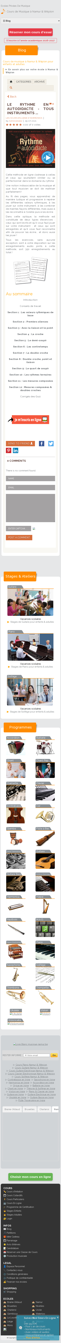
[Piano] (45, 958)
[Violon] (45, 1013)
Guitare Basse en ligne (42, 1097)
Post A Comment (19, 537)
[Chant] (15, 777)
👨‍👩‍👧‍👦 (4, 1195)
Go (54, 1055)
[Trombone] (15, 1004)
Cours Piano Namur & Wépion (31, 1065)
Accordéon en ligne (43, 1082)
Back (13, 96)
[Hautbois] (15, 936)
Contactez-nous (15, 1270)
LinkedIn (15, 450)
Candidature (13, 1248)
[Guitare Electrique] (45, 890)
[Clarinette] (15, 799)
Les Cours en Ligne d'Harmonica (24, 118)
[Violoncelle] (16, 1023)
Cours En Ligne (14, 1203)
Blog (9, 1229)
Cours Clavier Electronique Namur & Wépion (31, 1073)
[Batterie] (45, 754)
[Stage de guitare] (30, 614)
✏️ (4, 1191)
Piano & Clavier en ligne (41, 1091)
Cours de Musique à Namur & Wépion (30, 11)
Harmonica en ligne (19, 1082)
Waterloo (40, 1313)
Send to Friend (19, 443)
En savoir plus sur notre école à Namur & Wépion (32, 71)
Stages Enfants (14, 1211)
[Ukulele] (16, 1013)
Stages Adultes (14, 1214)
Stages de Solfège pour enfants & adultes (31, 711)
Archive (39, 81)
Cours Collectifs (15, 1195)
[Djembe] (15, 845)
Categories (23, 81)
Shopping (11, 1291)
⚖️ (4, 1274)
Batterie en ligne (41, 1085)
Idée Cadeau (13, 1236)
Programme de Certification (20, 1207)
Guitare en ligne (15, 1094)
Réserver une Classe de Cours (22, 1252)
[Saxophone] (15, 981)
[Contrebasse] (15, 822)
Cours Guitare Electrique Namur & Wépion (31, 1071)
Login (9, 1218)
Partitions (11, 1233)
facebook (41, 443)
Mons (10, 1325)
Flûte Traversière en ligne (31, 1100)
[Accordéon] (15, 754)
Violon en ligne (17, 1091)
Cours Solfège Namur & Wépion (31, 1076)
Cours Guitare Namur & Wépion (31, 1068)
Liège (10, 1321)
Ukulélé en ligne (17, 1097)
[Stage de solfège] (30, 704)
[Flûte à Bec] (45, 845)
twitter (51, 443)
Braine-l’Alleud (14, 1302)
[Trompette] (45, 1004)
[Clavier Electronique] (45, 799)
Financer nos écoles (17, 1281)
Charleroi (11, 1310)
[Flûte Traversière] (15, 867)
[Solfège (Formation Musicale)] (45, 981)
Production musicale (17, 1256)
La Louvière (13, 1317)
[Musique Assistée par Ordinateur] (45, 936)
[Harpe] (45, 913)
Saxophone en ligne (44, 1079)
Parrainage (12, 1240)
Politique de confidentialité (20, 1278)
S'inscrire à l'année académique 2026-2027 (30, 40)
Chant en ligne (15, 1088)
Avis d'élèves (13, 1244)
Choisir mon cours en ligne (30, 1177)
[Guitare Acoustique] (45, 867)
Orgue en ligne (21, 1085)
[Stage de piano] (30, 659)
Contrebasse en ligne (19, 1079)
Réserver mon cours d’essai (30, 32)
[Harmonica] (15, 913)
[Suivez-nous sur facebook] (4, 1330)
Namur (39, 1302)
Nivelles (40, 1306)
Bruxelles (12, 1306)
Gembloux (12, 1313)
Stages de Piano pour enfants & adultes (32, 666)
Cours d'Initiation (15, 1191)
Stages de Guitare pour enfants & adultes (32, 622)
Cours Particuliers (15, 1199)
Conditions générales (17, 1274)
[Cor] (45, 822)
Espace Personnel (16, 1266)
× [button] (58, 1317)
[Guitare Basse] (15, 890)
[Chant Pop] (45, 777)
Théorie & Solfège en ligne (41, 1088)
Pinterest (8, 450)
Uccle (39, 1310)
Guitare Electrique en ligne (42, 1094)
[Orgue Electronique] (15, 958)
